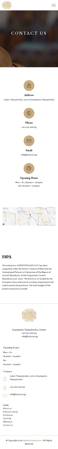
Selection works (10, 412)
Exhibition (8, 415)
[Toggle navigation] (54, 5)
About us (7, 408)
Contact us (8, 425)
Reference (7, 422)
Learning (7, 418)
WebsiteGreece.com (32, 440)
